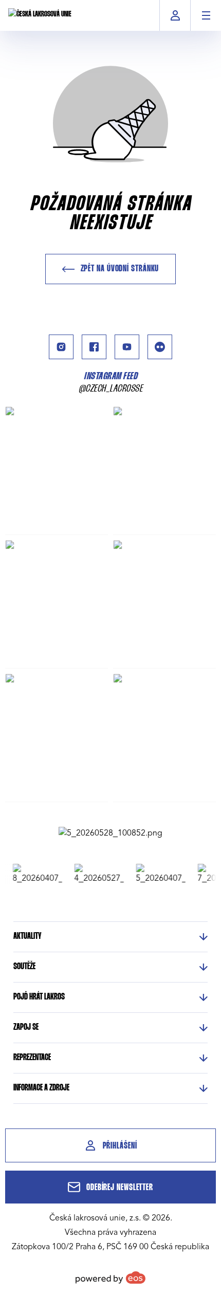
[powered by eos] (110, 1277)
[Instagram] (61, 347)
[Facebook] (94, 347)
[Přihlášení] (175, 15)
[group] (34, 874)
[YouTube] (127, 347)
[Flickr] (160, 347)
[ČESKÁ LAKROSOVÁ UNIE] (39, 15)
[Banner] (110, 833)
